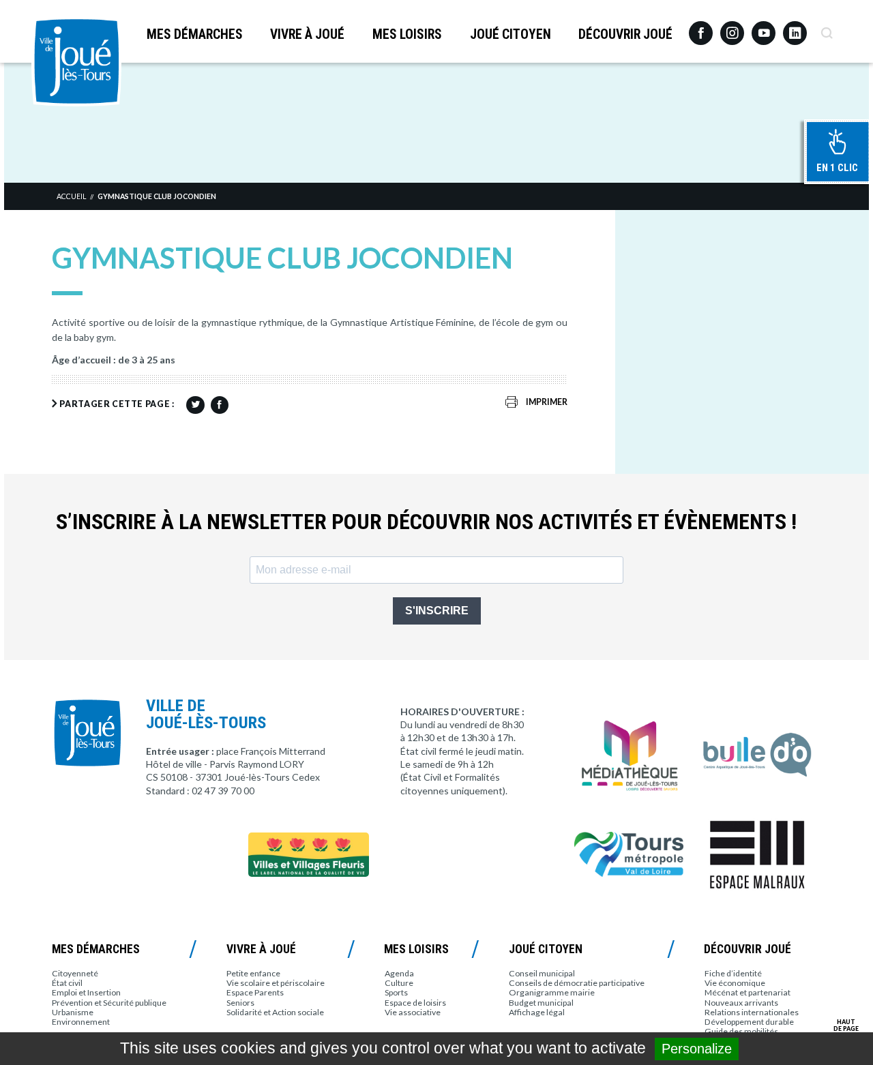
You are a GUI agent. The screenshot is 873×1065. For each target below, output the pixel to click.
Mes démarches (195, 34)
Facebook (701, 28)
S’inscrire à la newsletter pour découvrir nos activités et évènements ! (426, 522)
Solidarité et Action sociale (275, 1012)
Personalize (697, 1048)
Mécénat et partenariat (747, 992)
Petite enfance (253, 973)
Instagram (732, 27)
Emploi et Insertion (86, 992)
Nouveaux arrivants (741, 1002)
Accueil (71, 196)
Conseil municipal (542, 973)
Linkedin (795, 27)
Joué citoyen (510, 34)
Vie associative (413, 1012)
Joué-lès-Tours (76, 61)
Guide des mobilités (741, 1031)
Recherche (826, 28)
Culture (399, 983)
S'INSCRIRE (437, 610)
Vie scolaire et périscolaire (275, 983)
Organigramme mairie (552, 992)
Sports (396, 992)
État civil (67, 983)
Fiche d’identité (733, 973)
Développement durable (749, 1022)
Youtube (763, 28)
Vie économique (735, 983)
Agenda (399, 973)
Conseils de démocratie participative (577, 983)
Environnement (81, 1022)
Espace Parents (255, 992)
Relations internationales (752, 1012)
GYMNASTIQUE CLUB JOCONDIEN (157, 196)
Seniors (240, 1002)
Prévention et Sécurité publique (109, 1002)
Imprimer (546, 402)
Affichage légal (537, 1012)
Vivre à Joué (307, 34)
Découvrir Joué (625, 34)
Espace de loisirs (415, 1002)
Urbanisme (72, 1012)
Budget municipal (541, 1002)
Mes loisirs (407, 34)
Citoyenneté (75, 973)
